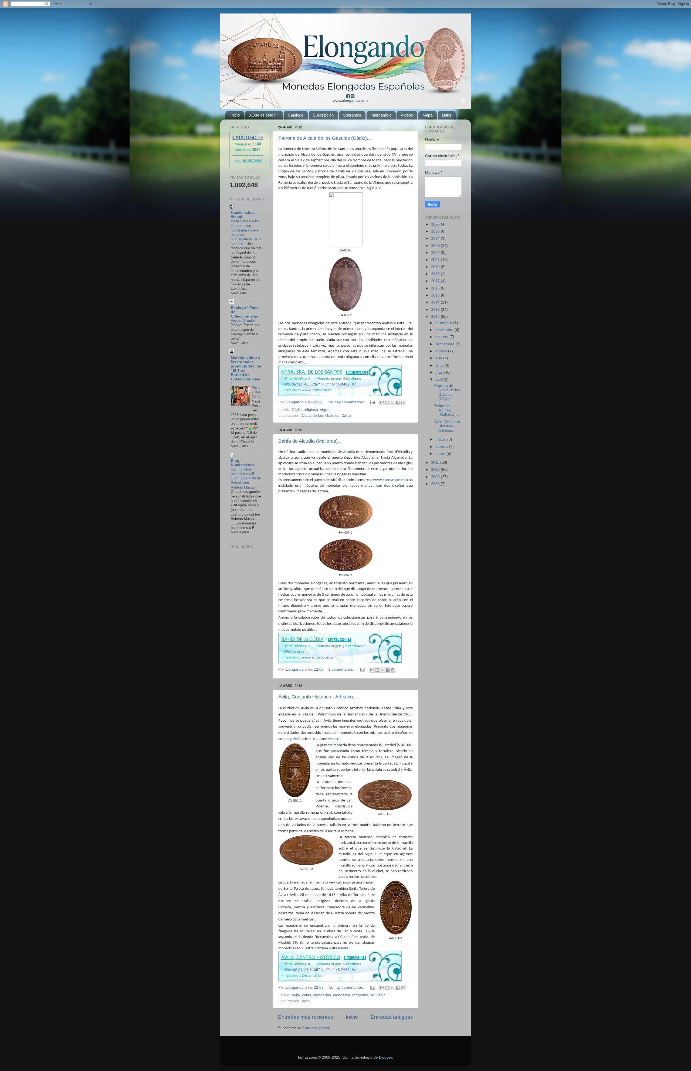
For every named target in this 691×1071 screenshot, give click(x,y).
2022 (436, 253)
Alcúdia (349, 452)
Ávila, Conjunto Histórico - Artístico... (317, 697)
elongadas (322, 995)
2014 (436, 302)
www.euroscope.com (390, 480)
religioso (311, 410)
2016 (436, 288)
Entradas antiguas (392, 1017)
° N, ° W (323, 385)
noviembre (445, 330)
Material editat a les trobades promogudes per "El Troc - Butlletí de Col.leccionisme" (246, 371)
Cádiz (297, 410)
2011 (435, 463)
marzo (441, 439)
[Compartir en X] (392, 402)
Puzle (256, 388)
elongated (341, 995)
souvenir (377, 995)
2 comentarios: (341, 669)
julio (439, 358)
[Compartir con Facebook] (397, 402)
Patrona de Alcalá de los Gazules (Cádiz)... (324, 138)
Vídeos (407, 115)
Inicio (235, 115)
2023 (436, 246)
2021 (436, 260)
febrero (442, 447)
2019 (436, 267)
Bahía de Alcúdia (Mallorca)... (310, 441)
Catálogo (295, 115)
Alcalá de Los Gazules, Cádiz (326, 416)
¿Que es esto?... (264, 115)
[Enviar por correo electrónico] (382, 402)
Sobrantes (352, 115)
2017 (436, 281)
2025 (436, 231)
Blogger (385, 1057)
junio (440, 365)
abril (439, 379)
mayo (440, 372)
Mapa (427, 115)
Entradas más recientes (305, 1017)
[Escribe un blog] (387, 402)
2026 (436, 224)
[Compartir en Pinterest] (402, 402)
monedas (360, 995)
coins (306, 995)
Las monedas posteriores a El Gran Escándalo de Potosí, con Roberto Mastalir (246, 478)
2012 (436, 317)
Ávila (296, 995)
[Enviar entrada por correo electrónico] (372, 402)
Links (446, 115)
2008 (436, 484)
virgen (325, 410)
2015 (436, 295)
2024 (436, 238)
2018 (436, 274)
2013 (436, 310)
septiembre (445, 344)
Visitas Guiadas (244, 321)
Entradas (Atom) (316, 1028)
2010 (436, 470)
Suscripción (323, 115)
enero (440, 454)
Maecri (333, 739)
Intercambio (381, 115)
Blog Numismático (243, 463)
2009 (436, 477)
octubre (442, 337)
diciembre (444, 323)
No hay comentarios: (346, 402)
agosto (441, 351)
